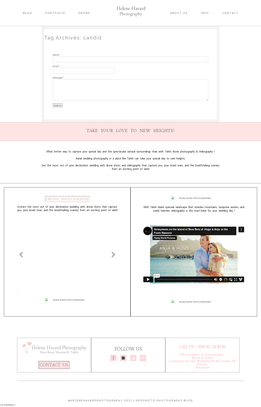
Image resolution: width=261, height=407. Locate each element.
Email (55, 66)
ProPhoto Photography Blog (164, 400)
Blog (27, 13)
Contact (230, 13)
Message (57, 77)
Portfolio (55, 13)
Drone (84, 13)
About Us (179, 13)
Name (56, 54)
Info (205, 13)
